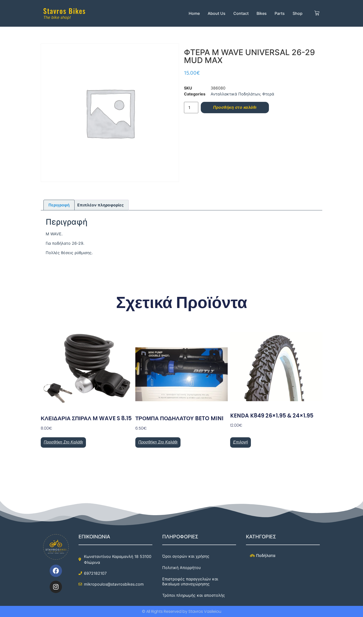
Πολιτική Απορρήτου (181, 567)
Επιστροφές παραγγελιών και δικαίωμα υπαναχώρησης (190, 581)
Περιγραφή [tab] (59, 204)
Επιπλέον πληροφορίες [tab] (100, 204)
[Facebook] (56, 571)
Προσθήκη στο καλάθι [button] (63, 442)
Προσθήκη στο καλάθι (235, 107)
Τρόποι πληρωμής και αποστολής (193, 595)
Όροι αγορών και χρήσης (185, 556)
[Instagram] (56, 587)
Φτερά (268, 93)
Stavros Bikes (64, 11)
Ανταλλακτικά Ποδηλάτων (235, 93)
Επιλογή (240, 442)
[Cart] (317, 13)
